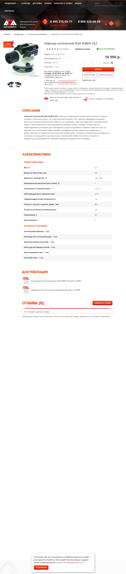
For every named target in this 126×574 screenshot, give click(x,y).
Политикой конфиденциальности (70, 562)
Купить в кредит (89, 75)
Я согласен (41, 567)
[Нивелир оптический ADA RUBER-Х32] (10, 84)
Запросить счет (89, 80)
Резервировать (67, 82)
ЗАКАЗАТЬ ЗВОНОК (58, 25)
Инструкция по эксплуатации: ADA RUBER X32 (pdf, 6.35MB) (56, 281)
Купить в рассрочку (106, 75)
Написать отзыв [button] (102, 303)
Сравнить (106, 63)
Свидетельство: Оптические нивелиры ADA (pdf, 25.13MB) (55, 290)
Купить (98, 69)
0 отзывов (64, 49)
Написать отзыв (82, 49)
